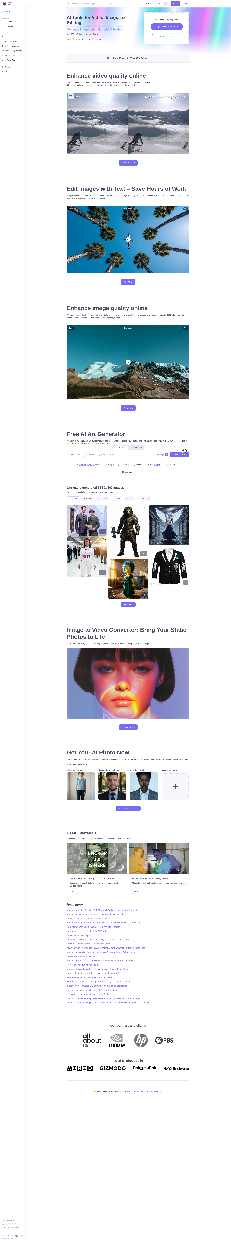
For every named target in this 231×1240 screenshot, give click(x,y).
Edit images (9, 26)
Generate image (120, 448)
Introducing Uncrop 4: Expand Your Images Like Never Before (96, 914)
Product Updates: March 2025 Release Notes (88, 944)
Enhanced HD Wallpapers (79, 935)
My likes (74, 499)
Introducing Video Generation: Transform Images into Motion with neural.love (103, 923)
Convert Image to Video (14, 51)
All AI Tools (9, 12)
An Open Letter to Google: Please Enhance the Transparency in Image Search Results (108, 1002)
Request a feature (8, 1239)
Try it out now (128, 163)
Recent (89, 499)
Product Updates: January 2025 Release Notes (89, 918)
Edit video (8, 22)
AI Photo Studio (10, 60)
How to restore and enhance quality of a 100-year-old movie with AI (99, 981)
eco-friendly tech (112, 441)
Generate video (136, 448)
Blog (3, 1236)
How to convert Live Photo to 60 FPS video (87, 931)
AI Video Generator (12, 46)
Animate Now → (128, 727)
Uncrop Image (10, 55)
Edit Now (128, 282)
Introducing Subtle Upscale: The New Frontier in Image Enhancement (100, 960)
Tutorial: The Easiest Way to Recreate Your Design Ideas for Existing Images (103, 998)
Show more (128, 604)
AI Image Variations (12, 41)
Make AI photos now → (128, 809)
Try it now (128, 408)
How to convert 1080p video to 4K (83, 965)
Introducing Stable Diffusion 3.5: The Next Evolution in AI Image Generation (103, 910)
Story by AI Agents (115, 465)
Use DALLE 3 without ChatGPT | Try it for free (89, 994)
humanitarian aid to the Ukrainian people (146, 1091)
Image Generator (11, 37)
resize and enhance (82, 315)
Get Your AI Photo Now (98, 752)
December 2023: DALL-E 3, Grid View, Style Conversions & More (98, 939)
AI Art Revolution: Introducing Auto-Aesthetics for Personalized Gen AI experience (106, 948)
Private (172, 465)
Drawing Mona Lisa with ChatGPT (83, 956)
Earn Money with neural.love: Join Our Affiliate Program (93, 927)
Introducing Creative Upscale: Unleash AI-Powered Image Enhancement (101, 952)
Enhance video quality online (106, 75)
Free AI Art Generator (96, 434)
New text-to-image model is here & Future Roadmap (92, 990)
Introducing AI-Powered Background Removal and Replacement (97, 986)
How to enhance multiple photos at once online (89, 977)
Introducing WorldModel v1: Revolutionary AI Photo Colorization (97, 969)
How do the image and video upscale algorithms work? (93, 973)
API (6, 72)
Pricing (148, 3)
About (8, 1236)
